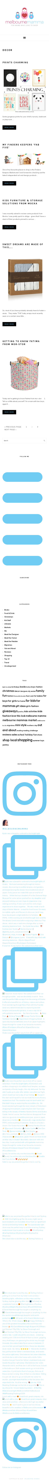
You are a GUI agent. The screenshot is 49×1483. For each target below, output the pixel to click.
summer (36, 740)
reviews (6, 734)
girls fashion (32, 706)
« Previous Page (13, 427)
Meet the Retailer (11, 641)
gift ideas (21, 706)
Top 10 (7, 659)
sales (15, 734)
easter (33, 691)
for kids (31, 700)
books (23, 686)
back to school (6, 687)
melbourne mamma (36, 715)
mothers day (32, 725)
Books (6, 610)
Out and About (10, 648)
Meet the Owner (10, 638)
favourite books (20, 696)
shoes (39, 735)
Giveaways (8, 617)
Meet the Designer (11, 634)
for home (21, 701)
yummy (5, 745)
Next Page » (10, 430)
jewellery (21, 711)
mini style (21, 725)
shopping (24, 740)
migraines (11, 725)
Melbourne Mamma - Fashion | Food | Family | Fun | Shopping (24, 16)
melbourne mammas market (19, 720)
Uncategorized (10, 666)
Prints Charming (15, 62)
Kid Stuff (7, 620)
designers (24, 691)
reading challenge (30, 730)
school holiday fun (27, 734)
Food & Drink (9, 613)
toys (42, 740)
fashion (10, 696)
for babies (38, 696)
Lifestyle (7, 624)
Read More (9, 127)
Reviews (7, 652)
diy (29, 691)
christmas (8, 690)
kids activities (30, 711)
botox (28, 687)
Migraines (8, 645)
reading (20, 730)
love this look (19, 715)
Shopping (8, 655)
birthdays (16, 687)
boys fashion (36, 687)
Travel (6, 662)
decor (17, 691)
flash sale (29, 696)
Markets (7, 627)
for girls (12, 700)
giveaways (10, 711)
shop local (9, 740)
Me (5, 631)
